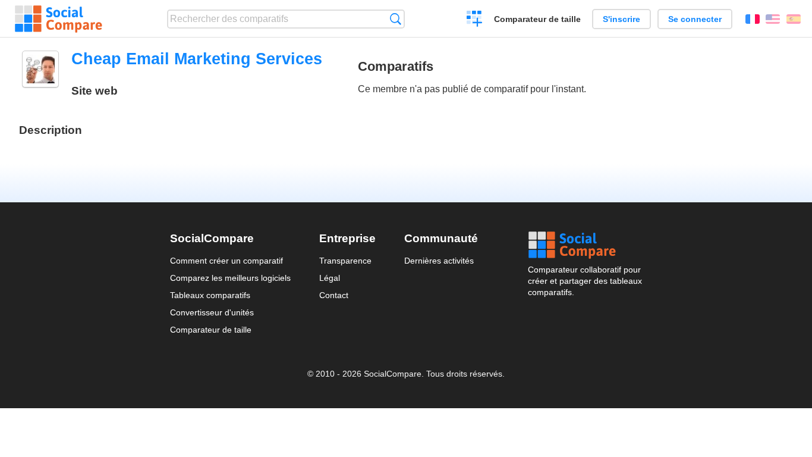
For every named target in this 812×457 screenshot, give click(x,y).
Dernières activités (439, 260)
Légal (329, 278)
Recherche (395, 18)
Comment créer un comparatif (226, 260)
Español (793, 19)
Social (585, 245)
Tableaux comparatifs (210, 295)
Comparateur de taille (537, 19)
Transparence (345, 260)
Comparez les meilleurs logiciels (230, 278)
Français (752, 19)
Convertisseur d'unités (212, 312)
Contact (333, 295)
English (773, 19)
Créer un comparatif (475, 20)
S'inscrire (621, 19)
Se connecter (695, 19)
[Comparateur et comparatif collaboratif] (59, 19)
